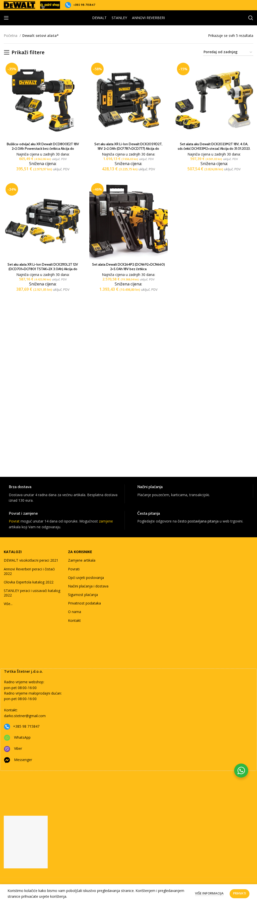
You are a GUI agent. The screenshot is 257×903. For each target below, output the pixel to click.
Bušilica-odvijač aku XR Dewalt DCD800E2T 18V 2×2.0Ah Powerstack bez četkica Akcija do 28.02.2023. (43, 148)
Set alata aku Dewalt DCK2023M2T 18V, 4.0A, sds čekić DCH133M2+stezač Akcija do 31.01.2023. (214, 146)
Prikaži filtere (28, 52)
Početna (11, 35)
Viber (18, 748)
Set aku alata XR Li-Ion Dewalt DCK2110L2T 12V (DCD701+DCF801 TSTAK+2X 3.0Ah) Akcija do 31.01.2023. (43, 269)
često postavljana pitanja (198, 521)
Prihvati (239, 893)
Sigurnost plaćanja (83, 594)
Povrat (14, 521)
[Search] (251, 18)
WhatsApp (22, 737)
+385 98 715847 (84, 5)
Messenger (23, 759)
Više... (8, 603)
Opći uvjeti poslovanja (86, 577)
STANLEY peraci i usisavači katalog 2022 (32, 592)
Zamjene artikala (81, 560)
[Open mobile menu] (6, 18)
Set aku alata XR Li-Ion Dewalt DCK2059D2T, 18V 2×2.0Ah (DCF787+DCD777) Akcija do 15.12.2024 (128, 148)
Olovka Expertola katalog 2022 (28, 582)
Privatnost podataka (84, 603)
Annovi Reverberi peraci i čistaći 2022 (29, 571)
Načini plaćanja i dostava (88, 586)
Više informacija (209, 893)
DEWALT (99, 17)
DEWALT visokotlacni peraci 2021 (31, 560)
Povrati (74, 569)
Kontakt (74, 620)
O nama (74, 611)
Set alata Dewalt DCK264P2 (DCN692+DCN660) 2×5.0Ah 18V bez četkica (128, 266)
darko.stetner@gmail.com (25, 715)
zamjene (106, 521)
